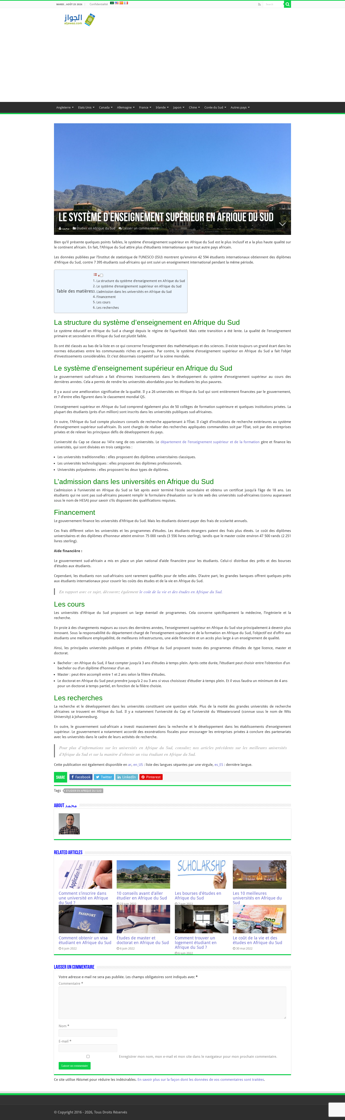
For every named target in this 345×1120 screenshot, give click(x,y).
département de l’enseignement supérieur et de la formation (210, 442)
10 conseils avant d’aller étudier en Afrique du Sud (142, 895)
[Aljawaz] (80, 18)
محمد (65, 228)
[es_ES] (121, 3)
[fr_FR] (126, 3)
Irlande (161, 107)
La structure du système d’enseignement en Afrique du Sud (140, 281)
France (143, 107)
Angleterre (63, 107)
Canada (104, 107)
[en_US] (117, 3)
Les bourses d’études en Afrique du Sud (198, 895)
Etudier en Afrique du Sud (96, 228)
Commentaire (71, 983)
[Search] (287, 4)
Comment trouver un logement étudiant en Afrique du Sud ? (196, 943)
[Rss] (259, 4)
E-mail (65, 1041)
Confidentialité (99, 4)
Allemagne (124, 107)
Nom (64, 1026)
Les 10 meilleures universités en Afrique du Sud (257, 898)
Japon (177, 107)
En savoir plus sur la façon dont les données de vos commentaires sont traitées (201, 1079)
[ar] (112, 3)
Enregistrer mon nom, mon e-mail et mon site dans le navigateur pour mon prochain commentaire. (198, 1056)
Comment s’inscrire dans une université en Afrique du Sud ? (83, 898)
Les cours (103, 302)
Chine (193, 107)
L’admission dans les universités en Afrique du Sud (134, 292)
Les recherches (107, 308)
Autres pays (239, 107)
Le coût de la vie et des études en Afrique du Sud (257, 940)
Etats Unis (85, 107)
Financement (106, 297)
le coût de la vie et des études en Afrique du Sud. (181, 591)
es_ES (219, 765)
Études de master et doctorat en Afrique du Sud (143, 940)
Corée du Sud (213, 107)
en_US (138, 765)
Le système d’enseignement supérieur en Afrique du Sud (138, 286)
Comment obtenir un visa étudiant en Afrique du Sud (85, 940)
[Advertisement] (173, 62)
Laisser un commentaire (141, 228)
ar (129, 765)
